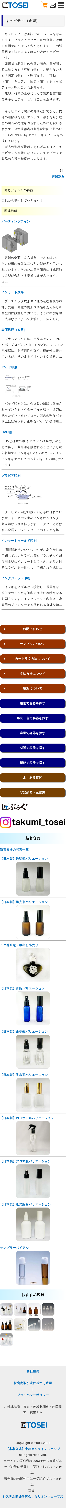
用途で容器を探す (33, 703)
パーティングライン (16, 221)
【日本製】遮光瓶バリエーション (24, 902)
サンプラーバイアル (14, 1247)
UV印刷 (7, 432)
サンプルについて (33, 644)
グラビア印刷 (11, 475)
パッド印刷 (9, 367)
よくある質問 (32, 777)
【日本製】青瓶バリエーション (22, 988)
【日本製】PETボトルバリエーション (27, 1118)
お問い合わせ (32, 629)
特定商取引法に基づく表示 (33, 1383)
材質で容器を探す (33, 748)
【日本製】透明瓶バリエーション (24, 858)
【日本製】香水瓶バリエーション (24, 1075)
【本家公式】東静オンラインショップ (33, 1449)
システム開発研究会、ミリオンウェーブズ (33, 1496)
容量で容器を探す (33, 733)
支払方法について (33, 673)
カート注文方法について (32, 658)
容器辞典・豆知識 (33, 792)
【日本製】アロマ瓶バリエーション (25, 1161)
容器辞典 (58, 176)
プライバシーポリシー (33, 1395)
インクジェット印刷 (16, 578)
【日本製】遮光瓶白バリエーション (25, 1204)
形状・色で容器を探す (33, 718)
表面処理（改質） (14, 329)
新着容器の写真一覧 (14, 849)
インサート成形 (13, 292)
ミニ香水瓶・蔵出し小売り (19, 945)
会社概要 (33, 1371)
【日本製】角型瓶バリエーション (24, 1031)
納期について (32, 688)
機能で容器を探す (33, 762)
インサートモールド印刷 (19, 540)
